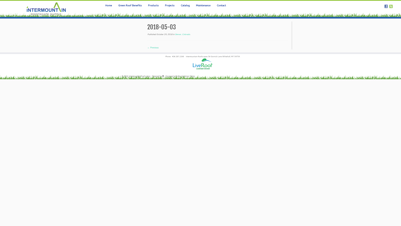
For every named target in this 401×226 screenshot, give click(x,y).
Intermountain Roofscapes (140, 76)
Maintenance (203, 5)
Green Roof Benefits (130, 5)
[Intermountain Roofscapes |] (46, 8)
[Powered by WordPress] (163, 75)
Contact (221, 5)
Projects (169, 5)
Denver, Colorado (182, 34)
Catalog (185, 5)
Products (153, 5)
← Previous (153, 47)
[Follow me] (391, 7)
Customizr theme (188, 76)
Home (108, 5)
